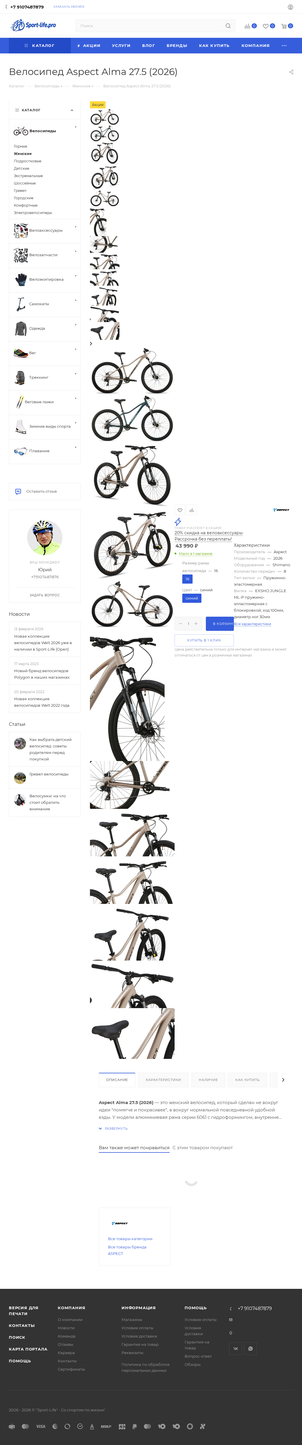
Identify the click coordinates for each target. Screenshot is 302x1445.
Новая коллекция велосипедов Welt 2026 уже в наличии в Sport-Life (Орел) (43, 643)
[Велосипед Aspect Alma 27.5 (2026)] (132, 370)
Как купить (247, 1080)
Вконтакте (235, 1348)
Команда (67, 1336)
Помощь (20, 1361)
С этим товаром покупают (203, 1147)
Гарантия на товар (140, 1344)
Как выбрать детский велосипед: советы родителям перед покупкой (50, 749)
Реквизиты (132, 1352)
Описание (117, 1080)
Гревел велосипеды (48, 774)
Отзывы (65, 1344)
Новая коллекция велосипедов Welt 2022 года (42, 702)
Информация (139, 1307)
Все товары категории (130, 1238)
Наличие (208, 1080)
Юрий (45, 569)
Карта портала (28, 1349)
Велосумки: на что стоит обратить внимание (47, 802)
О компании (70, 1319)
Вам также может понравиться (134, 1147)
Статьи (17, 724)
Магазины (132, 1319)
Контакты (22, 1325)
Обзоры (193, 1364)
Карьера (66, 1352)
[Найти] (228, 25)
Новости (19, 614)
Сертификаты (71, 1369)
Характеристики (163, 1080)
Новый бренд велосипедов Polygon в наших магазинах (42, 674)
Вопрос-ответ (198, 1356)
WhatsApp (250, 1348)
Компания (71, 1307)
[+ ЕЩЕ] (284, 45)
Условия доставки (139, 1336)
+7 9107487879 (27, 7)
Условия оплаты (137, 1327)
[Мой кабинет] (290, 8)
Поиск (17, 1337)
